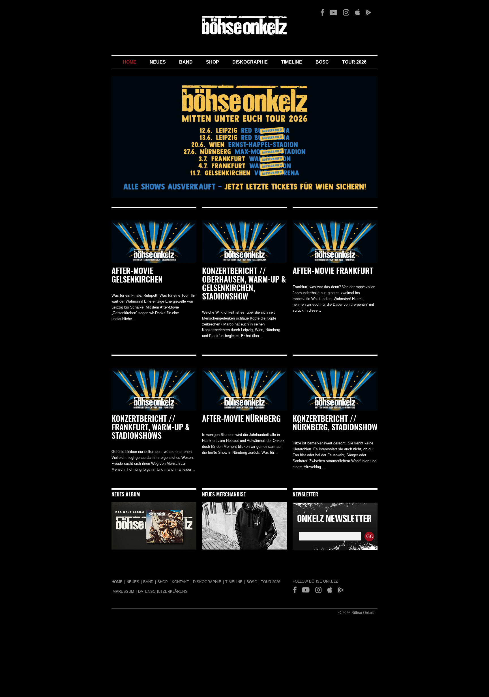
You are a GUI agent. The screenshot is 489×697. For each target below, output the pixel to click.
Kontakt (180, 582)
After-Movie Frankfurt (333, 272)
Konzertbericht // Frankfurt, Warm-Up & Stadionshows (150, 428)
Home (129, 62)
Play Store (368, 12)
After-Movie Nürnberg (241, 420)
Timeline (291, 62)
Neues (158, 62)
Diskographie (250, 62)
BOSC (322, 62)
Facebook (322, 12)
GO (370, 536)
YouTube (333, 12)
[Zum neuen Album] (153, 548)
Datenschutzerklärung (163, 591)
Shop (212, 62)
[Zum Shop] (244, 548)
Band (186, 62)
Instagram (346, 12)
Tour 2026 (354, 62)
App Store (357, 12)
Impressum (122, 591)
